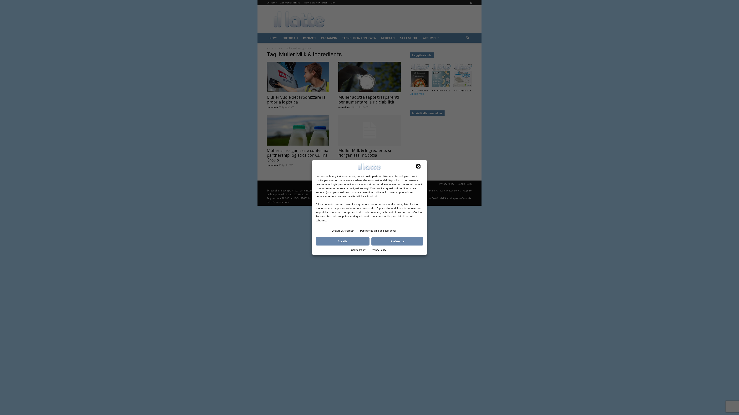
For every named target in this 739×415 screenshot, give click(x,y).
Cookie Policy (358, 250)
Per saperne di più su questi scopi (378, 230)
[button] (418, 166)
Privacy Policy (378, 250)
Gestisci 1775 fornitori (343, 230)
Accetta (342, 241)
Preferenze (397, 241)
